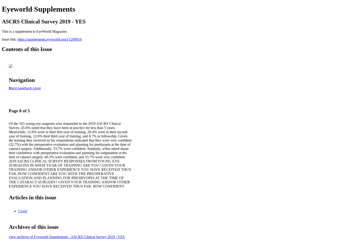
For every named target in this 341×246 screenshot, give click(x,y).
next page (18, 88)
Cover (22, 211)
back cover (33, 88)
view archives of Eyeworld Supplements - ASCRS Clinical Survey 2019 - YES (67, 237)
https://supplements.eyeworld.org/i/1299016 (50, 39)
